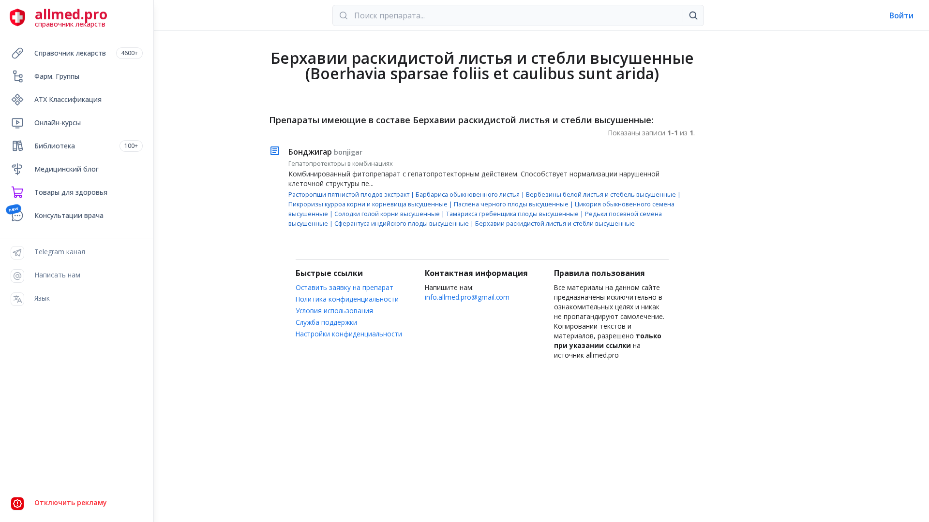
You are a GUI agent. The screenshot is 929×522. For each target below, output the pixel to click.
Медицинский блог (66, 169)
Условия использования (334, 310)
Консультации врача (69, 215)
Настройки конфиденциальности (349, 333)
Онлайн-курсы (57, 122)
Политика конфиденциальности (347, 299)
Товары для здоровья (70, 192)
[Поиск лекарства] (693, 15)
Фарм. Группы (56, 76)
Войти (901, 15)
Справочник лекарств (86, 53)
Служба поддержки (326, 322)
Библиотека (86, 145)
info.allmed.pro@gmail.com (467, 297)
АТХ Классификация (68, 99)
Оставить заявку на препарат (344, 287)
